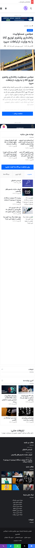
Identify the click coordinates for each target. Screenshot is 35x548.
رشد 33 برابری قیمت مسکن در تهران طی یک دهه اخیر (26, 398)
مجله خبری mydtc (17, 510)
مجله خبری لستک (17, 506)
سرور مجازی (16, 531)
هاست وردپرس (17, 540)
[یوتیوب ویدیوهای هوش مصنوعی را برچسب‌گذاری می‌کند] (6, 487)
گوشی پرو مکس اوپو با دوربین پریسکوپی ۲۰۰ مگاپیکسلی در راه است (10, 154)
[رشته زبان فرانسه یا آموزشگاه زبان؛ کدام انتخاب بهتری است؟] (28, 474)
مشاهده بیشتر (17, 114)
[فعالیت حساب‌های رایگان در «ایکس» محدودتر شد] (17, 487)
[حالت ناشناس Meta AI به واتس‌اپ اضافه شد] (6, 481)
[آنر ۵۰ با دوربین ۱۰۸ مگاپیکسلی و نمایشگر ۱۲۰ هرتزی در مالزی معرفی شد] (27, 210)
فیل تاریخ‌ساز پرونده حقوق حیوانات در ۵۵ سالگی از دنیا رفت (10, 142)
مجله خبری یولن (17, 504)
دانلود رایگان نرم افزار (27, 433)
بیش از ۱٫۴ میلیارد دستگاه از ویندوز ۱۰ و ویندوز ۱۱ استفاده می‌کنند (12, 200)
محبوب (29, 174)
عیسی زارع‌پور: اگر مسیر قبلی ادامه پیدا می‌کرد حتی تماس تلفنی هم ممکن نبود (26, 155)
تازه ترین (18, 174)
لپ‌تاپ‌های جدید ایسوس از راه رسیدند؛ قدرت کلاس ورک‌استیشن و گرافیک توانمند (25, 143)
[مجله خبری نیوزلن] (26, 8)
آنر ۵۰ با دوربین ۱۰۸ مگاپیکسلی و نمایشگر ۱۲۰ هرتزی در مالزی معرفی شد (13, 210)
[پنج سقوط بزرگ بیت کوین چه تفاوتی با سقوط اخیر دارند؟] (27, 289)
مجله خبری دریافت (17, 515)
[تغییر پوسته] (31, 9)
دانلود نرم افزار (17, 122)
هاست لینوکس (17, 15)
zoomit (26, 26)
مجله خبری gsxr (17, 508)
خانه (30, 26)
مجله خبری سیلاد (17, 513)
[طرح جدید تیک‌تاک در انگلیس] (9, 412)
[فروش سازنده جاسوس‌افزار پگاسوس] (27, 192)
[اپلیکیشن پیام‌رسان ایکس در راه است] (25, 412)
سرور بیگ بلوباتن (9, 537)
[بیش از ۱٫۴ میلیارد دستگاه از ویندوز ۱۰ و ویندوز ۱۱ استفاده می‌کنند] (27, 201)
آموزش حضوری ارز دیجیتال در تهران (11, 433)
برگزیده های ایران (17, 502)
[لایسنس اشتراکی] (27, 183)
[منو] (1, 9)
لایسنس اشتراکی (16, 181)
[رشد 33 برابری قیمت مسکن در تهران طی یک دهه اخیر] (25, 389)
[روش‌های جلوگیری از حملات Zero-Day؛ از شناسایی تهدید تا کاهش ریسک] (9, 389)
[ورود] (6, 9)
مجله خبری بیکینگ (17, 500)
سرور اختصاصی (19, 537)
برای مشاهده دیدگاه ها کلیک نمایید (17, 167)
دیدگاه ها (6, 174)
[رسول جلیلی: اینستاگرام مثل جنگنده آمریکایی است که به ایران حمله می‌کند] (28, 487)
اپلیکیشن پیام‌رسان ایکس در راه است (20, 2)
